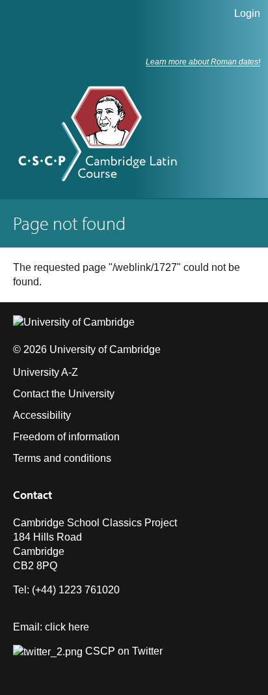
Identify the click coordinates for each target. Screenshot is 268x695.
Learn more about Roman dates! (203, 61)
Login (247, 13)
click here (67, 626)
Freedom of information (66, 436)
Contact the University (63, 393)
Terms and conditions (62, 458)
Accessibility (42, 415)
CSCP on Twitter (123, 651)
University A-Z (45, 372)
